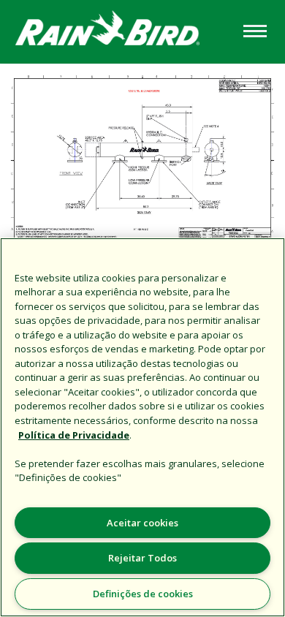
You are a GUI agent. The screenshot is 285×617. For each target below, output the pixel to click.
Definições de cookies (143, 593)
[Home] (120, 30)
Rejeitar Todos (142, 557)
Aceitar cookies (142, 522)
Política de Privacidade (73, 435)
